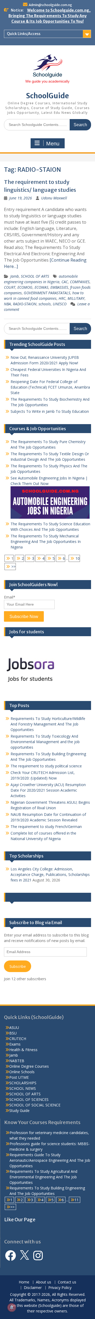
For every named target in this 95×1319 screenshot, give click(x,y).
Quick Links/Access (23, 33)
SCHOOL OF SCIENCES (29, 1099)
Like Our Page (22, 897)
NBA (7, 303)
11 (76, 1199)
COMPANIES (79, 281)
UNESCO (59, 303)
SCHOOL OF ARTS (35, 276)
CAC (64, 281)
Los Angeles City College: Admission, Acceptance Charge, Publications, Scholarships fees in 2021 (50, 874)
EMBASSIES (59, 287)
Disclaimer (33, 1287)
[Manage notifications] (11, 1307)
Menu (52, 143)
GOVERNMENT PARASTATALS (47, 292)
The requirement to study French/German (46, 826)
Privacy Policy (60, 1287)
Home (24, 1282)
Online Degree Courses (29, 1066)
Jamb (14, 276)
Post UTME (19, 1077)
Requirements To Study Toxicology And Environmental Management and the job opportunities (45, 742)
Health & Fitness (23, 1049)
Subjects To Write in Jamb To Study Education (50, 411)
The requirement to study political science (46, 765)
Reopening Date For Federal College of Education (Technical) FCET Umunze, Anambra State (50, 387)
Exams (15, 1044)
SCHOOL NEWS (22, 1088)
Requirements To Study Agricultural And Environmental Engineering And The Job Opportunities (43, 1177)
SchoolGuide (47, 95)
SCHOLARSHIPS (22, 1082)
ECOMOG (24, 287)
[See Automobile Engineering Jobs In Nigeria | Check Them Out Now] (50, 517)
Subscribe (18, 966)
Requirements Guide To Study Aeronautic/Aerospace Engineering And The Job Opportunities (50, 1160)
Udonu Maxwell (54, 197)
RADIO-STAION (24, 303)
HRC (62, 298)
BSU (13, 1033)
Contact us (67, 1282)
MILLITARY (76, 298)
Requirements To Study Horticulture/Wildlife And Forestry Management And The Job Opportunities (48, 724)
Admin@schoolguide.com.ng (50, 5)
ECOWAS (41, 287)
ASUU (14, 1027)
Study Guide (19, 1110)
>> (13, 566)
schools (45, 303)
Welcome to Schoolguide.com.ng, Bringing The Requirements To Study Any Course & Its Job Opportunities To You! (49, 16)
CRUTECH (17, 1038)
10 (77, 558)
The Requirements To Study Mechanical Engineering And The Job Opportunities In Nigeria (46, 541)
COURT (9, 287)
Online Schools (22, 1071)
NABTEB (16, 1060)
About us (43, 1282)
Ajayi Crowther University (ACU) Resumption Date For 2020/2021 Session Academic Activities (48, 790)
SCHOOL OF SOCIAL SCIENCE (34, 1104)
